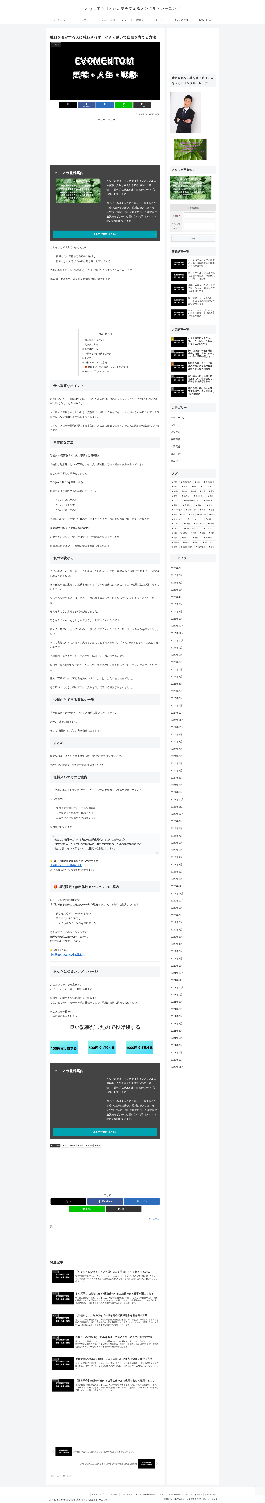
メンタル (56, 1145)
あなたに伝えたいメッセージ (99, 371)
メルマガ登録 (126, 1494)
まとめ (88, 358)
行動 (98, 1145)
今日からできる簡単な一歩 (98, 353)
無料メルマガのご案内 (96, 362)
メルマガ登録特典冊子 (145, 1494)
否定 (66, 1145)
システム (161, 1494)
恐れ (74, 1145)
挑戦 (81, 1145)
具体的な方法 (91, 344)
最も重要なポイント (95, 340)
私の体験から (91, 349)
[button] (142, 105)
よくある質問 (196, 1494)
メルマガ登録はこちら (105, 234)
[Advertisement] (105, 141)
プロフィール (112, 1494)
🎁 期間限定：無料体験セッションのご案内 (106, 367)
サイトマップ (98, 1494)
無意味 (90, 1145)
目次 (101, 333)
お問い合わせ (211, 1494)
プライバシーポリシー (178, 1494)
